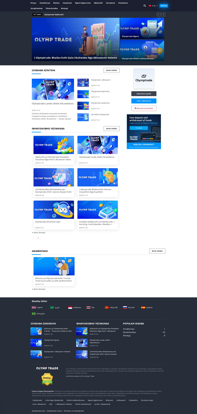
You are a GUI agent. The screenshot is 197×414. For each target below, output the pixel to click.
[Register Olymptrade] (144, 128)
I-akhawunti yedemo (64, 404)
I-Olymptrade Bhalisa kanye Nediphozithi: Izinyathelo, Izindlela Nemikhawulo (76, 14)
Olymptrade (37, 400)
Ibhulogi (64, 8)
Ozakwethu (133, 400)
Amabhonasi (45, 3)
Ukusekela (110, 3)
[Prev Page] (159, 14)
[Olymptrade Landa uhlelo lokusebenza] (53, 89)
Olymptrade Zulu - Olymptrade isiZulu (47, 411)
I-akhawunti (121, 400)
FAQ (50, 404)
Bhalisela (109, 400)
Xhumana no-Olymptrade (74, 411)
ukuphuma (67, 3)
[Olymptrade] (144, 88)
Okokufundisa (52, 8)
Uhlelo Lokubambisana (76, 400)
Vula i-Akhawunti (144, 101)
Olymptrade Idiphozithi (54, 14)
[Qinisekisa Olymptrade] (83, 117)
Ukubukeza (123, 3)
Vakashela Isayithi (143, 94)
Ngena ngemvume (83, 3)
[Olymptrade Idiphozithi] (83, 94)
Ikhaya (33, 3)
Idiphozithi (98, 3)
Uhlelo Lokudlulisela (83, 404)
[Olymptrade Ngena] (36, 343)
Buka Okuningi (39, 233)
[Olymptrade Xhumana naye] (54, 210)
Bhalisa (56, 3)
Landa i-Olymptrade (102, 404)
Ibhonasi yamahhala (144, 108)
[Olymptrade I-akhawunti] (83, 82)
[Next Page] (163, 14)
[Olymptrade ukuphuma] (83, 105)
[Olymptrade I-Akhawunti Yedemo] (36, 354)
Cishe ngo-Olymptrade (54, 400)
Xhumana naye (147, 400)
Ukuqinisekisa (37, 8)
